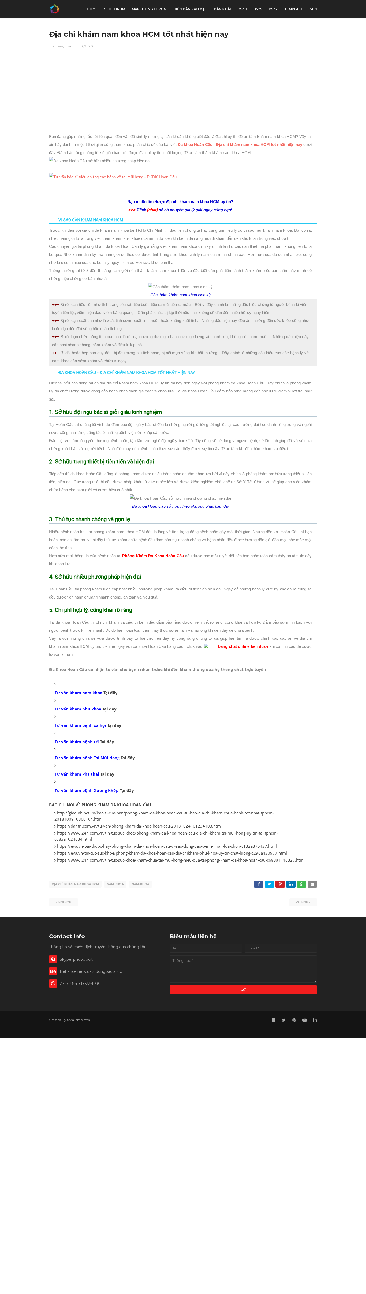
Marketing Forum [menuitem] (149, 9)
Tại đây (110, 692)
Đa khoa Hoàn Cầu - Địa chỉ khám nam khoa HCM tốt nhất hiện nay (240, 144)
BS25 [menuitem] (257, 9)
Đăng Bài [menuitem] (222, 9)
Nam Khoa (115, 884)
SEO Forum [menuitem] (114, 9)
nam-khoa (140, 884)
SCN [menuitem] (313, 9)
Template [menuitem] (293, 9)
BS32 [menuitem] (273, 9)
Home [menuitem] (92, 9)
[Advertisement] (183, 95)
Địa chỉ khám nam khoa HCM (75, 884)
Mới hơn (64, 902)
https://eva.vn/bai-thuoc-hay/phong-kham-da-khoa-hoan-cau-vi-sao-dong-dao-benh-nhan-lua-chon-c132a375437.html (167, 846)
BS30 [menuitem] (242, 9)
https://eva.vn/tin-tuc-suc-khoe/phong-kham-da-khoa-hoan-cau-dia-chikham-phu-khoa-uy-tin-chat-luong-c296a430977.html (172, 853)
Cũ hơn (302, 902)
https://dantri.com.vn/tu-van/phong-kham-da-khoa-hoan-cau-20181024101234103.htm (139, 826)
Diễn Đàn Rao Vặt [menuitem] (190, 9)
